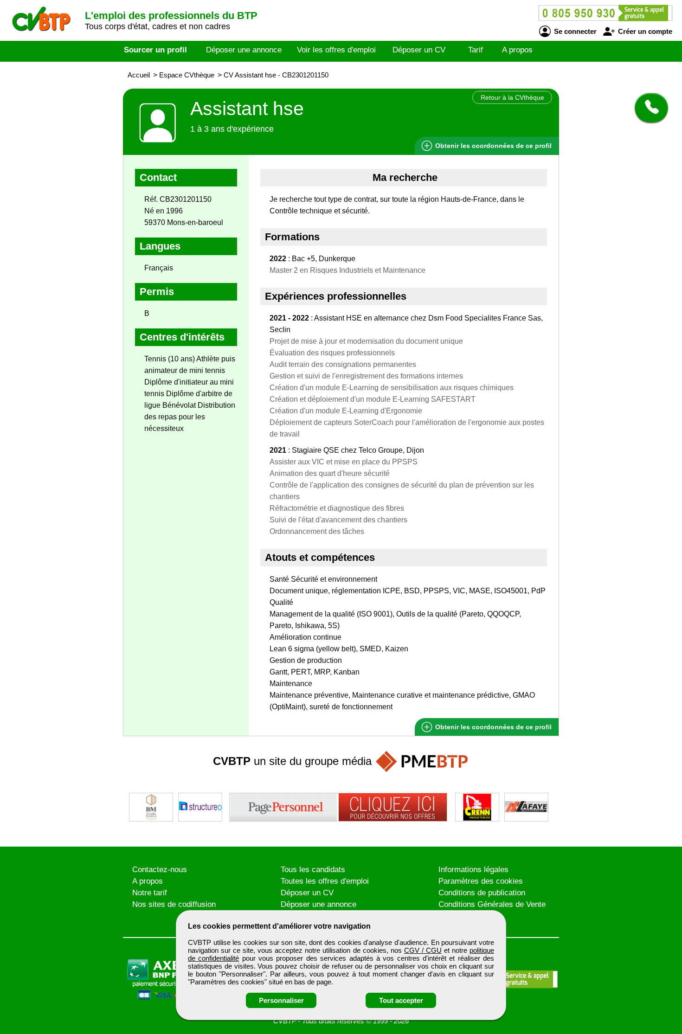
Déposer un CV (418, 49)
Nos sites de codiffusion (174, 904)
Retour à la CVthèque (512, 97)
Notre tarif (149, 892)
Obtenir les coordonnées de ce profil (492, 727)
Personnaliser (281, 1000)
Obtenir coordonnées (492, 145)
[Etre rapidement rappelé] (648, 108)
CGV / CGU (423, 950)
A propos (517, 49)
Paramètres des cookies (480, 881)
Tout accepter (401, 1000)
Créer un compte (644, 31)
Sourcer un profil (155, 49)
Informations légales (473, 869)
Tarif (475, 49)
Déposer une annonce (244, 49)
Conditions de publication (481, 892)
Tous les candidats (313, 869)
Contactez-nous (159, 869)
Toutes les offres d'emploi (325, 881)
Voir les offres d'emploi (336, 49)
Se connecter (574, 31)
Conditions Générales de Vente (492, 904)
